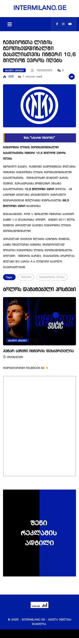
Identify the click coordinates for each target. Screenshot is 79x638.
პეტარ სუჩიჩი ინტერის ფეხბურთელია (38, 351)
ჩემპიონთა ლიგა (52, 277)
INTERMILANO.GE (39, 7)
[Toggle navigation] (9, 24)
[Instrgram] (63, 24)
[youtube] (70, 24)
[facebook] (57, 24)
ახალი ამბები (14, 70)
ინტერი (26, 277)
